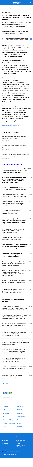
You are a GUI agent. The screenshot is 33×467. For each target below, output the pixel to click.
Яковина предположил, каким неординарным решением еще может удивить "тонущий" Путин (13, 203)
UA (30, 2)
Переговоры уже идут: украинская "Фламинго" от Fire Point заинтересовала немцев (14, 334)
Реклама (18, 437)
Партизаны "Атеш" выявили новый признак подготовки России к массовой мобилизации (14, 359)
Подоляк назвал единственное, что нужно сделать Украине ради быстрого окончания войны (14, 291)
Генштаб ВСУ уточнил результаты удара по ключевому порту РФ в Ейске (14, 282)
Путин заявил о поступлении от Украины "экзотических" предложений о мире (13, 230)
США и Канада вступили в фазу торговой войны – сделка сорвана (14, 188)
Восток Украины (6, 125)
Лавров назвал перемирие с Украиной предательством (12, 238)
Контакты (5, 443)
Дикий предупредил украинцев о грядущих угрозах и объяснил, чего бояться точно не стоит (14, 368)
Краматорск (16, 125)
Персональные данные (20, 441)
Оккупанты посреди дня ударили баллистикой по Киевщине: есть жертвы (14, 325)
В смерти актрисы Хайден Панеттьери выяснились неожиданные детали (11, 211)
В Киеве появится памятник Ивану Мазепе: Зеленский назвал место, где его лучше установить (15, 342)
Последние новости (12, 164)
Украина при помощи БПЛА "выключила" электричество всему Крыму (14, 377)
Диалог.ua (4, 451)
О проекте (5, 437)
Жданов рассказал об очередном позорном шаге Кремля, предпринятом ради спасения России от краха (14, 273)
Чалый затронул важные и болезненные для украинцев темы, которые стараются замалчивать (14, 308)
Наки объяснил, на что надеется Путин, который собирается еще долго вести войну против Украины (14, 351)
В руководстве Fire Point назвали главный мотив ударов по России (14, 195)
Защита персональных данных (20, 445)
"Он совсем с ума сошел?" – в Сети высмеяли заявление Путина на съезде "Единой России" (14, 263)
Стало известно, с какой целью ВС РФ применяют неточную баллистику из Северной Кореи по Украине (15, 170)
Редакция (5, 440)
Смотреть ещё (8, 383)
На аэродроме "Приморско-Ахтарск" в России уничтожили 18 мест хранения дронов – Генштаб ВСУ (15, 316)
